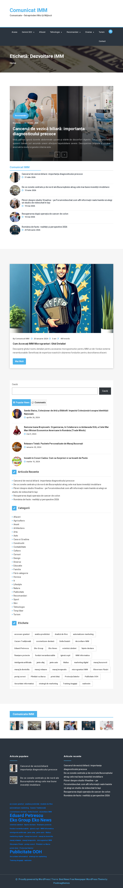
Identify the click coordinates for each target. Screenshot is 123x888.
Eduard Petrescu (21, 648)
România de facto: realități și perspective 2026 (44, 227)
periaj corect (20, 677)
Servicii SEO (27, 32)
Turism (102, 32)
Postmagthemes (61, 883)
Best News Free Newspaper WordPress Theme (82, 879)
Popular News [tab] (23, 402)
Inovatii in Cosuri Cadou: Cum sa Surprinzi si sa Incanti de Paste (56, 458)
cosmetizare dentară (45, 641)
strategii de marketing (48, 684)
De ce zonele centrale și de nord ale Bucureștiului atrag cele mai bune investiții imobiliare (65, 187)
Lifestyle (18, 584)
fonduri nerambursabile (45, 655)
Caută (15, 384)
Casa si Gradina (21, 539)
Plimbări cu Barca (38, 677)
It (14, 580)
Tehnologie (55, 32)
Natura (17, 588)
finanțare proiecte (22, 655)
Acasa (14, 32)
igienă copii (65, 655)
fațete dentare (88, 648)
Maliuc (66, 662)
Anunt (16, 524)
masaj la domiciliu (21, 670)
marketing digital (81, 662)
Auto (16, 535)
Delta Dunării (64, 641)
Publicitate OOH (91, 677)
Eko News (52, 648)
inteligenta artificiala (22, 662)
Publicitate (19, 592)
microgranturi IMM (80, 670)
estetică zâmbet (69, 648)
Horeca (17, 577)
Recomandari (72, 32)
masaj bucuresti (100, 662)
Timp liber (18, 611)
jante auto (54, 662)
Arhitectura (19, 528)
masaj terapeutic (59, 670)
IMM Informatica (82, 655)
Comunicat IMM (28, 10)
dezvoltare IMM (82, 641)
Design (17, 558)
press (18, 123)
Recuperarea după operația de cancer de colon (45, 214)
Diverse (88, 32)
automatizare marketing (83, 634)
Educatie (18, 565)
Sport (16, 599)
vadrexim (86, 684)
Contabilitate (20, 547)
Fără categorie (21, 573)
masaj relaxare (41, 670)
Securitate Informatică (24, 684)
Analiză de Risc (61, 634)
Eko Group (38, 648)
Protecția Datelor (72, 677)
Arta (16, 532)
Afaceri (42, 32)
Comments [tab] (40, 402)
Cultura (17, 550)
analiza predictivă (42, 634)
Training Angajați (70, 684)
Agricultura (19, 520)
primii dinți (55, 677)
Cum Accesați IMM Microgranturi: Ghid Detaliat (39, 343)
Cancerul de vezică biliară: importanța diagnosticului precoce (49, 131)
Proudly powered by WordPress (34, 879)
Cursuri (17, 554)
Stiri (16, 603)
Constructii (19, 543)
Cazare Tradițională (22, 641)
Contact (102, 41)
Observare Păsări (100, 670)
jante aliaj (40, 662)
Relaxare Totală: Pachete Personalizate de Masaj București (53, 443)
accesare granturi (22, 634)
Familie (17, 569)
